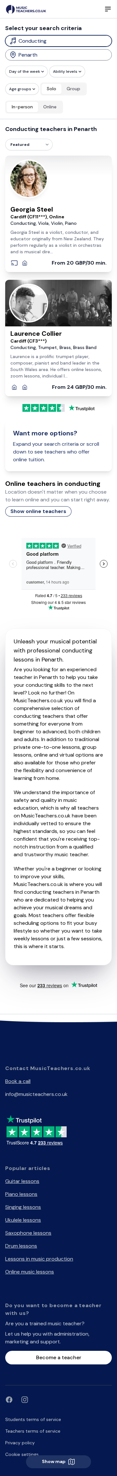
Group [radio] (73, 89)
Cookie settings (22, 1454)
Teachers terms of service (32, 1431)
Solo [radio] (51, 89)
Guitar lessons (22, 1181)
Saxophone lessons (28, 1233)
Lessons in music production (39, 1258)
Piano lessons (21, 1194)
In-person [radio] (22, 107)
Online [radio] (50, 107)
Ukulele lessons (23, 1220)
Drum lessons (21, 1245)
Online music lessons (29, 1271)
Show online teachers (38, 511)
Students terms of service (33, 1419)
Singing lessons (23, 1207)
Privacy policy (20, 1443)
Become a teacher (58, 1357)
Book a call (18, 1081)
